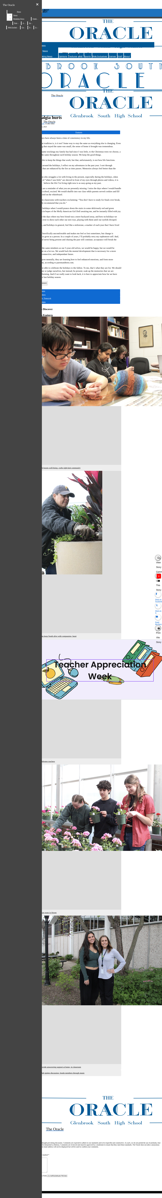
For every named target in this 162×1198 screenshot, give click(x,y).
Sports (87, 56)
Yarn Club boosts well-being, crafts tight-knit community (58, 468)
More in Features (43, 315)
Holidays (42, 295)
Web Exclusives (99, 56)
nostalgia (42, 302)
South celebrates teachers (45, 761)
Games (112, 56)
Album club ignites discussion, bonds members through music (60, 1073)
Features (73, 56)
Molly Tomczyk (44, 298)
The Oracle (9, 5)
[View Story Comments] (158, 558)
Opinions (63, 56)
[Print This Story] (158, 628)
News (43, 45)
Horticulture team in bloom (46, 913)
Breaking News (45, 56)
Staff (119, 56)
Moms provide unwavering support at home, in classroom (58, 1067)
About (127, 56)
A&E (81, 56)
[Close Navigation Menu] (37, 4)
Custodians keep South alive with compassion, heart (55, 636)
